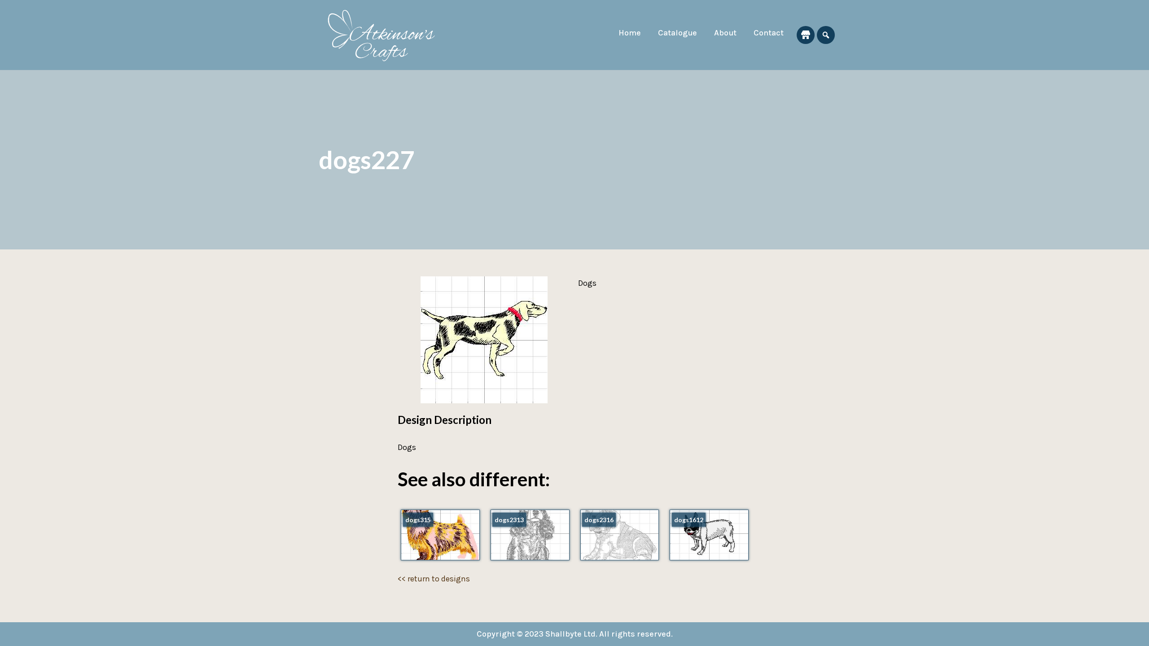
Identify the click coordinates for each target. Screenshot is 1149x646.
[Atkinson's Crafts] (386, 35)
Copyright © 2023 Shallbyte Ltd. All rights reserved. (575, 634)
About (725, 33)
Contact (769, 33)
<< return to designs (434, 579)
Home (629, 33)
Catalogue (677, 33)
